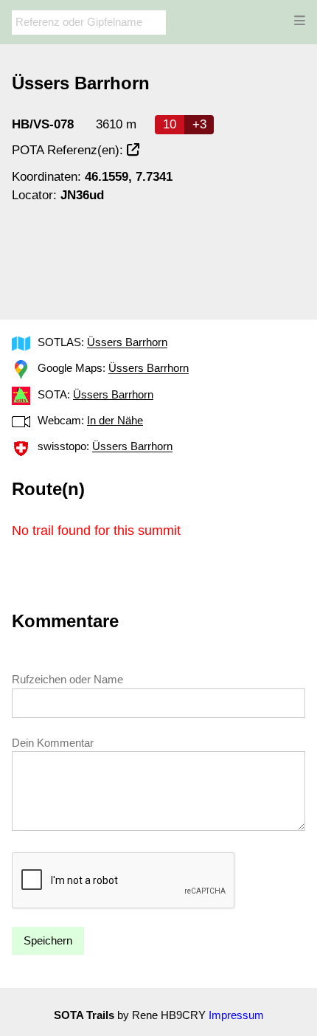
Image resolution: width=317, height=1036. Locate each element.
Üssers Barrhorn (127, 342)
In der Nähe (115, 420)
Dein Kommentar (53, 742)
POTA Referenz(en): (69, 150)
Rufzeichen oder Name (67, 679)
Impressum (236, 1015)
